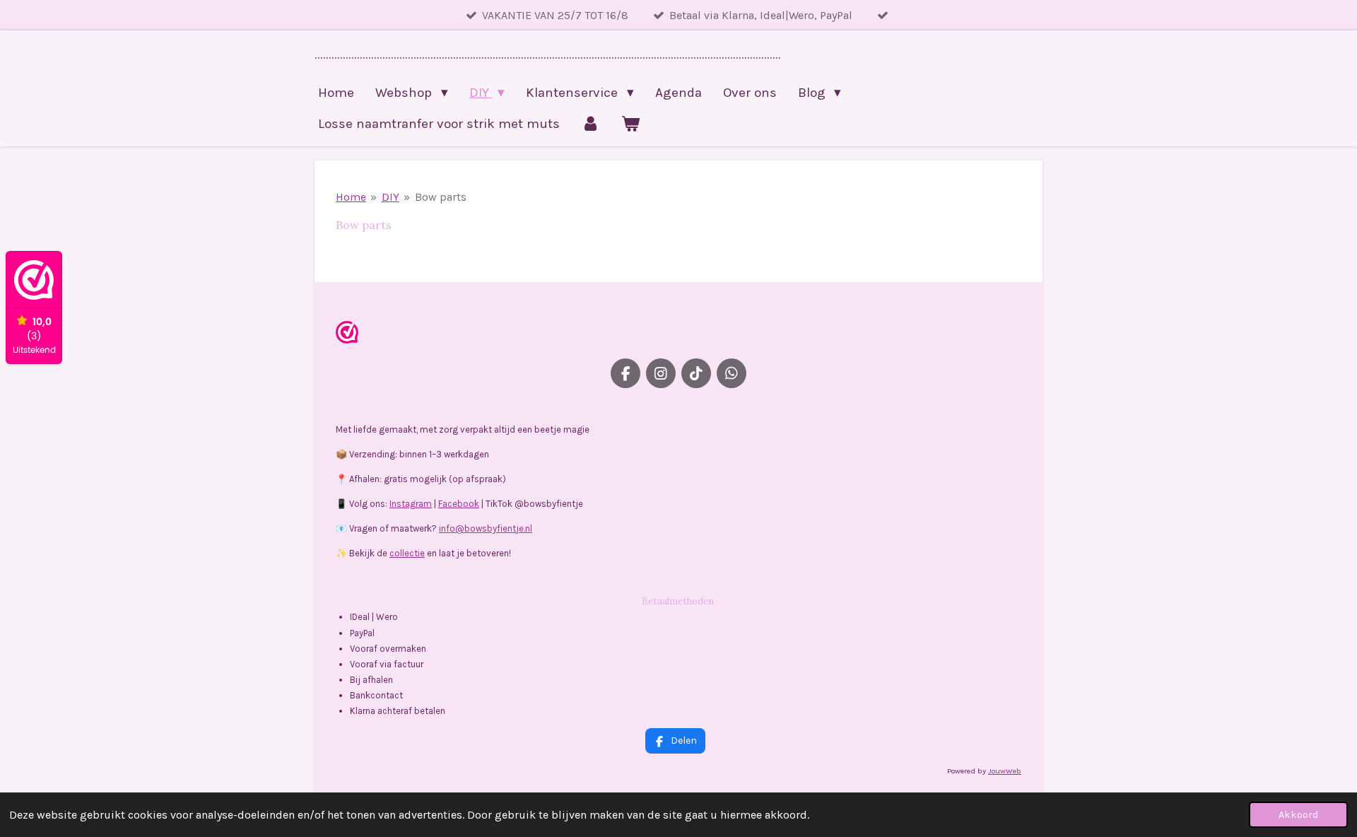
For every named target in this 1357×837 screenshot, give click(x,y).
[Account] (590, 123)
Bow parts (440, 197)
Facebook (458, 503)
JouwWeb (1004, 770)
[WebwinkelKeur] (347, 335)
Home (351, 197)
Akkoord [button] (1298, 815)
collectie (407, 553)
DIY (390, 197)
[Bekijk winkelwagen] (631, 123)
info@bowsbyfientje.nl (485, 528)
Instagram (410, 503)
